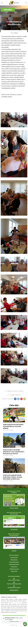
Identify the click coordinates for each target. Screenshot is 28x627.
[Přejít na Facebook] (14, 543)
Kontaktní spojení (14, 562)
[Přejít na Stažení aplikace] (14, 500)
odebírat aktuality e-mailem (15, 391)
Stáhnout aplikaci (14, 508)
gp (21, 399)
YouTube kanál (14, 529)
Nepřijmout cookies (14, 621)
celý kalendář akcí (14, 590)
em (24, 399)
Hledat (25, 2)
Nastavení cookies (14, 624)
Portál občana (14, 557)
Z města (16, 33)
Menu (2, 3)
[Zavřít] (26, 596)
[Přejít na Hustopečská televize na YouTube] (14, 521)
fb (15, 399)
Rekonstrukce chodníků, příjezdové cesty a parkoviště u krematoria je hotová (13, 451)
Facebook (14, 550)
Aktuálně (8, 10)
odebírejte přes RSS (15, 395)
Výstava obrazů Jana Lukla (14, 584)
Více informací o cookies (16, 602)
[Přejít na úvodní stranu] (14, 3)
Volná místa (14, 566)
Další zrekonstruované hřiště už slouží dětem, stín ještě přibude (13, 426)
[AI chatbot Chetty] (25, 624)
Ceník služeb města (14, 564)
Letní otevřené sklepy (14, 580)
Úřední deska (14, 560)
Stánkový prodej (14, 569)
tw (18, 399)
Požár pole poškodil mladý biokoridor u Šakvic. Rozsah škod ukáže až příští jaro (12, 477)
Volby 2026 (14, 571)
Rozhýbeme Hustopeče (14, 587)
